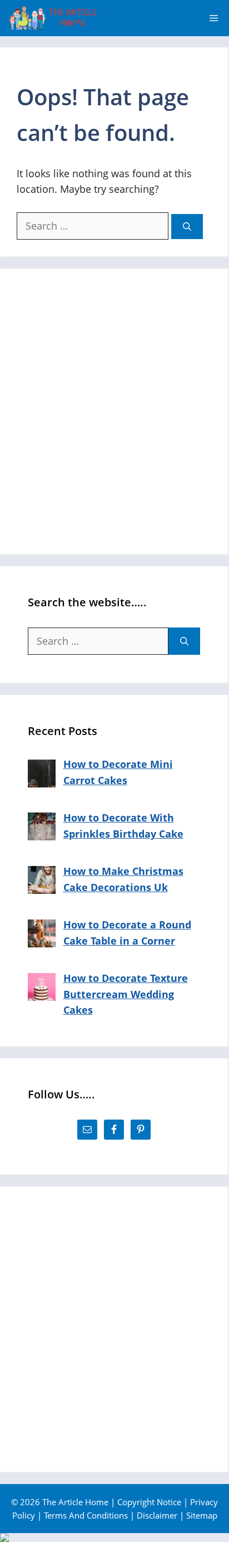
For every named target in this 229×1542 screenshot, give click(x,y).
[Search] (187, 226)
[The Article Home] (52, 18)
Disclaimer (157, 1515)
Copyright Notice (149, 1501)
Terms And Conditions (86, 1515)
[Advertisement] (114, 411)
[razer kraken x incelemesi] (114, 1537)
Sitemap (201, 1515)
